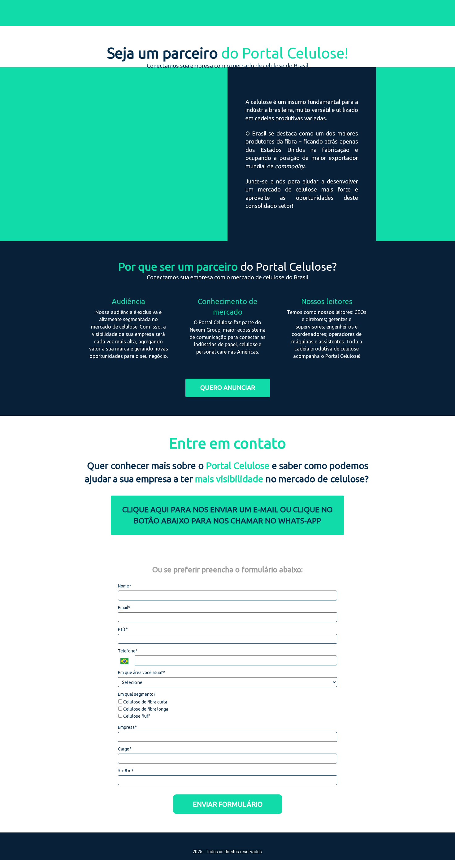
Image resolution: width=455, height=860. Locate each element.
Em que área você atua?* (141, 672)
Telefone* (128, 650)
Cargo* (125, 748)
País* (123, 629)
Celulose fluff (136, 716)
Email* (124, 607)
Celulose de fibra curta (144, 701)
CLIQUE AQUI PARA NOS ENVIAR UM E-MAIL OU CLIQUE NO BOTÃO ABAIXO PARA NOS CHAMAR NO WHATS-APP (227, 515)
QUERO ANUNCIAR (227, 387)
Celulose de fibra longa (145, 709)
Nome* (124, 585)
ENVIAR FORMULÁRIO (227, 804)
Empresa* (127, 727)
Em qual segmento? (136, 694)
